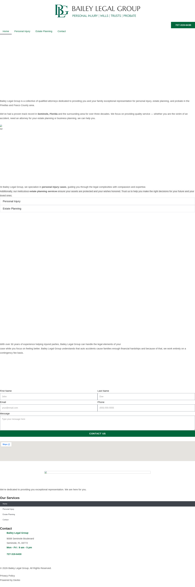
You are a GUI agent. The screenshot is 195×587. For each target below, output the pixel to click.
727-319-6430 (14, 554)
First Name (6, 391)
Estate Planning (44, 31)
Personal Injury (22, 31)
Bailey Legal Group (17, 533)
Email (3, 402)
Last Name (103, 391)
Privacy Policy (7, 575)
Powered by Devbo (10, 580)
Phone (101, 402)
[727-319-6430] (3, 555)
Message (5, 413)
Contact (62, 31)
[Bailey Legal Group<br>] (3, 534)
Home (6, 31)
